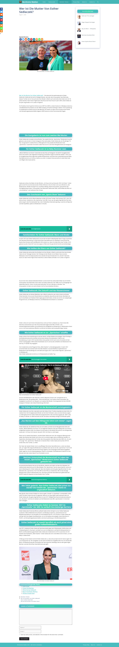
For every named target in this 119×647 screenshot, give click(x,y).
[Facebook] (20, 39)
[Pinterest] (31, 39)
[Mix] (36, 39)
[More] (42, 39)
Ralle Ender (26, 586)
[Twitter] (23, 39)
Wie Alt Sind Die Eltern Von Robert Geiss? (30, 601)
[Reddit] (26, 39)
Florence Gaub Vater (29, 593)
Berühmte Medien (30, 2)
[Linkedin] (28, 39)
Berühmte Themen (64, 2)
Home (44, 2)
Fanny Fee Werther (28, 588)
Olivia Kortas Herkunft (29, 590)
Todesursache (51, 2)
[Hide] (0, 33)
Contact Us (92, 2)
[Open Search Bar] (98, 2)
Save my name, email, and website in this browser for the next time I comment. (42, 634)
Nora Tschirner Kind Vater (27, 600)
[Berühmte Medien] (20, 2)
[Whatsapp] (39, 39)
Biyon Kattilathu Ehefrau (30, 592)
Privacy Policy (76, 2)
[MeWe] (34, 39)
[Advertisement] (45, 26)
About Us (84, 2)
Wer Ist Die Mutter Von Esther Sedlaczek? (31, 95)
